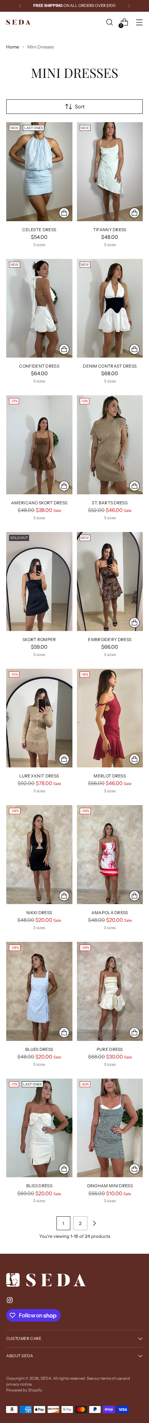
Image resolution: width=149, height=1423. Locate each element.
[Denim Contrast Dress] (110, 308)
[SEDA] (18, 22)
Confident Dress (39, 366)
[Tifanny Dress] (110, 171)
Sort (80, 106)
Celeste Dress (39, 229)
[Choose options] (64, 213)
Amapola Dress (109, 912)
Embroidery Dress (109, 639)
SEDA (46, 1378)
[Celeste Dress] (39, 171)
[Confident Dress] (39, 308)
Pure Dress (110, 1049)
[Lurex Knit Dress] (39, 718)
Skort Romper (39, 639)
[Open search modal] (109, 22)
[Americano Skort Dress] (39, 444)
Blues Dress (39, 1049)
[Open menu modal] (139, 22)
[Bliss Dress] (39, 1128)
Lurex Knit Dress (39, 775)
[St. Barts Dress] (110, 444)
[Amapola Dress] (110, 854)
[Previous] (20, 6)
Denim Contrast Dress (110, 366)
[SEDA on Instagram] (10, 1301)
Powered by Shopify (24, 1390)
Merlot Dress (110, 775)
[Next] (129, 6)
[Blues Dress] (39, 991)
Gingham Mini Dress (110, 1185)
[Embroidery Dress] (110, 581)
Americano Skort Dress (39, 502)
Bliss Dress (39, 1185)
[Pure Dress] (110, 991)
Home (12, 46)
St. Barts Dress (110, 502)
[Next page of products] (94, 1223)
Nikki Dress (39, 912)
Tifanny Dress (109, 229)
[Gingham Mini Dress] (110, 1128)
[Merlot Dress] (110, 718)
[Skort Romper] (39, 581)
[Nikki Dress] (39, 854)
